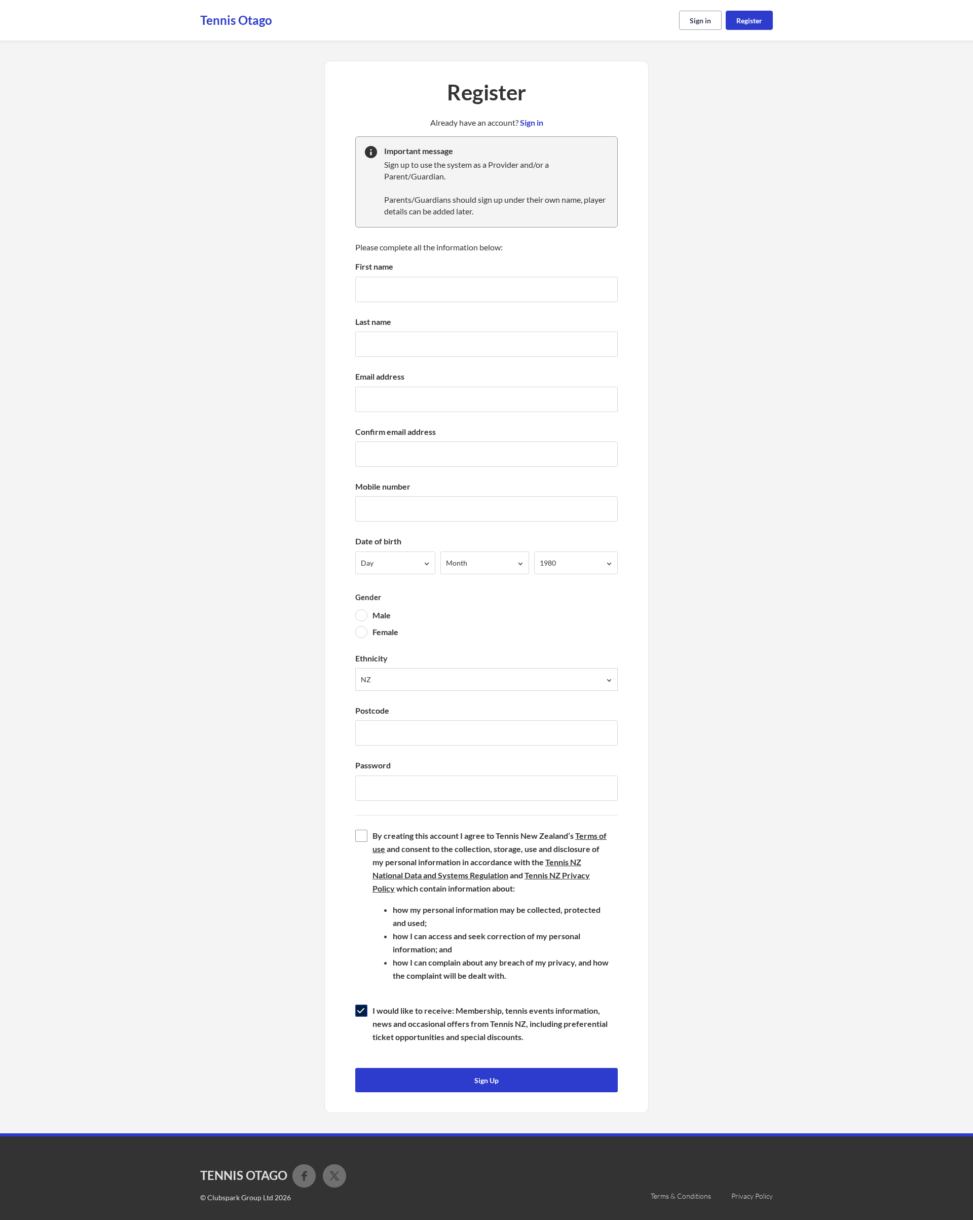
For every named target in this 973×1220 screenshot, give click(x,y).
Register (749, 20)
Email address (379, 376)
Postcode (372, 710)
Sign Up (486, 1080)
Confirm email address (395, 431)
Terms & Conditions (681, 1196)
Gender (368, 597)
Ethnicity (371, 658)
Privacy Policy (752, 1196)
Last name (373, 321)
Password (373, 765)
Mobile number (382, 486)
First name (374, 266)
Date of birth (378, 541)
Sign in (700, 20)
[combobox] (395, 562)
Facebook (304, 1176)
